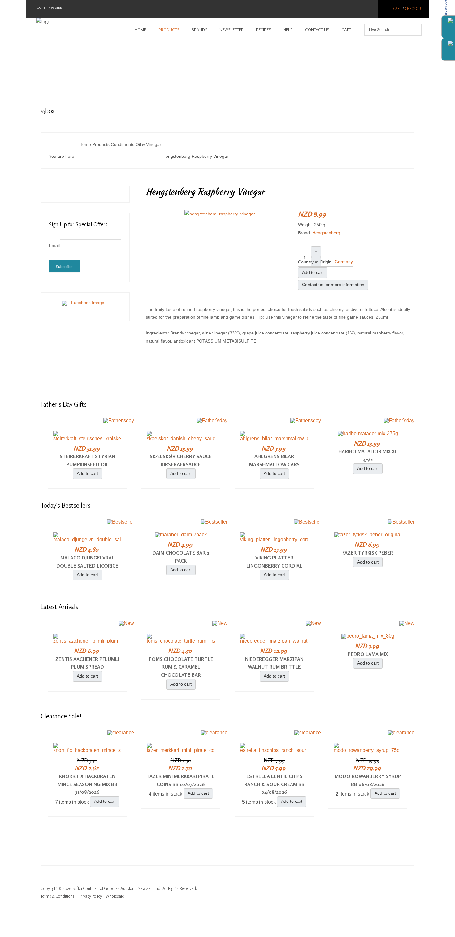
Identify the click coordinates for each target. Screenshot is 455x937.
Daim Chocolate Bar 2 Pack (180, 557)
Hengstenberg (326, 232)
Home (140, 29)
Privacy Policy (90, 896)
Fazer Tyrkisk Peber (367, 553)
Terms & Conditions (58, 896)
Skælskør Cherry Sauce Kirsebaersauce (181, 460)
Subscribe (64, 266)
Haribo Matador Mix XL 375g (367, 455)
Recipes (263, 29)
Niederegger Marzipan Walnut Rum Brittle (274, 663)
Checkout (414, 9)
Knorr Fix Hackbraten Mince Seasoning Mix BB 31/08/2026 (87, 784)
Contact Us (317, 29)
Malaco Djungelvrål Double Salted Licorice (87, 562)
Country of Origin (315, 261)
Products (168, 29)
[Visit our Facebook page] (85, 306)
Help (288, 29)
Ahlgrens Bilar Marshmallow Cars (274, 460)
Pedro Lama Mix (368, 654)
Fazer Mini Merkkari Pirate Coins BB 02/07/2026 (180, 780)
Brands (199, 29)
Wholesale (115, 896)
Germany (344, 261)
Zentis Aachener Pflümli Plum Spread (87, 663)
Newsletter (231, 29)
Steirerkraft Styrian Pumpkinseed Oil (87, 460)
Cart (397, 9)
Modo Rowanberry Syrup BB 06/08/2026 (368, 780)
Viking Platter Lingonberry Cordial (274, 562)
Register (55, 7)
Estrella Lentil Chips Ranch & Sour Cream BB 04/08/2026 (274, 784)
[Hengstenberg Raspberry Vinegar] (219, 213)
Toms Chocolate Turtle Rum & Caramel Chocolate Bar (180, 667)
